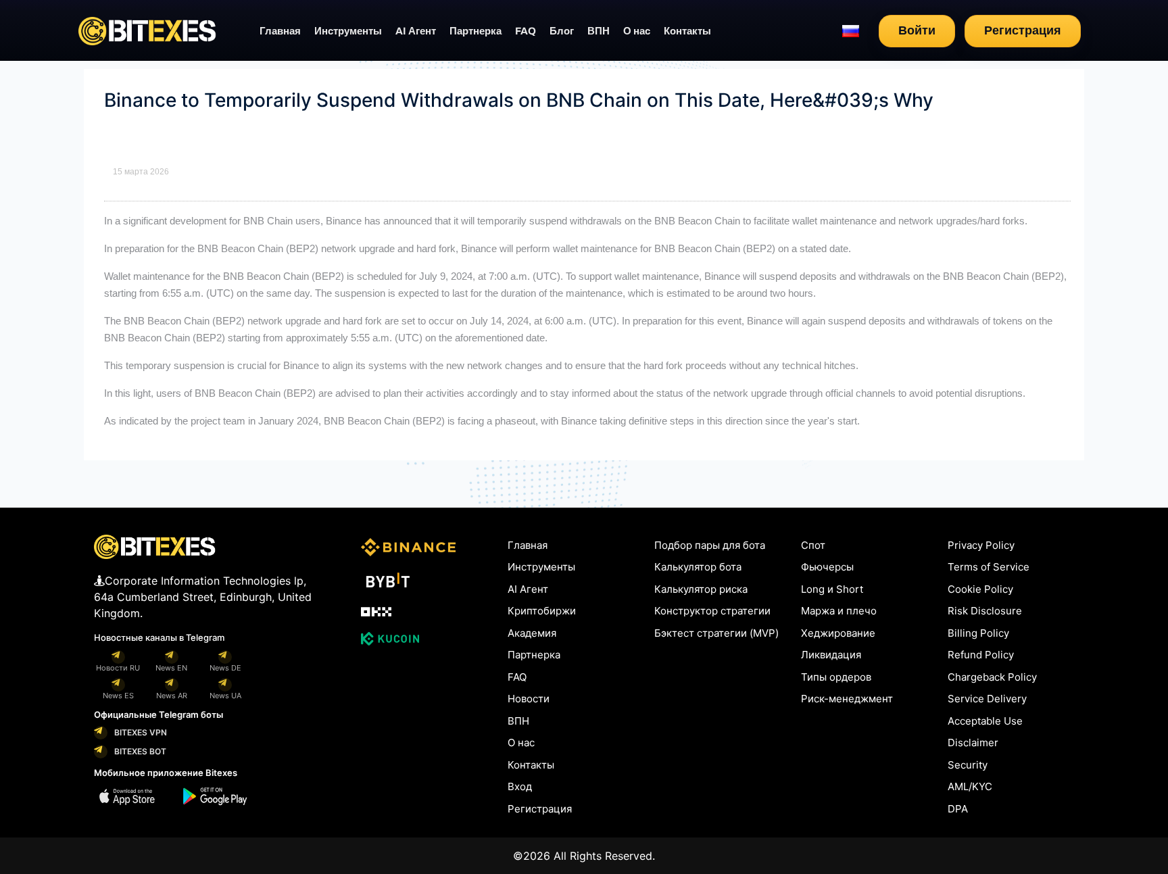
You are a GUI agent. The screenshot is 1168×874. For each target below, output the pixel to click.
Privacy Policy (981, 545)
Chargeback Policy (992, 677)
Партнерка (475, 31)
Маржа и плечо (839, 610)
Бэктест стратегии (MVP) (716, 633)
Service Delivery (987, 698)
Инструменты (348, 31)
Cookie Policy (980, 589)
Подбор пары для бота (709, 545)
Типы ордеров (836, 677)
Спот (813, 545)
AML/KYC (970, 786)
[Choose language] (851, 31)
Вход (520, 786)
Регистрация (1022, 30)
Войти (916, 30)
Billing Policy (978, 633)
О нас (636, 31)
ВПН (598, 31)
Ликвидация (831, 654)
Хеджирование (838, 633)
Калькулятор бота (697, 566)
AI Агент (415, 31)
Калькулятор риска (701, 589)
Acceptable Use (985, 720)
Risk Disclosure (985, 610)
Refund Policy (981, 654)
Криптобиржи (542, 610)
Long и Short (832, 589)
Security (968, 764)
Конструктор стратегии (712, 610)
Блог (562, 31)
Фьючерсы (827, 566)
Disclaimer (973, 742)
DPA (958, 808)
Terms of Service (988, 566)
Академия (532, 633)
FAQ (525, 31)
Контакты (687, 31)
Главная (280, 31)
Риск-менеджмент (847, 698)
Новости (529, 698)
